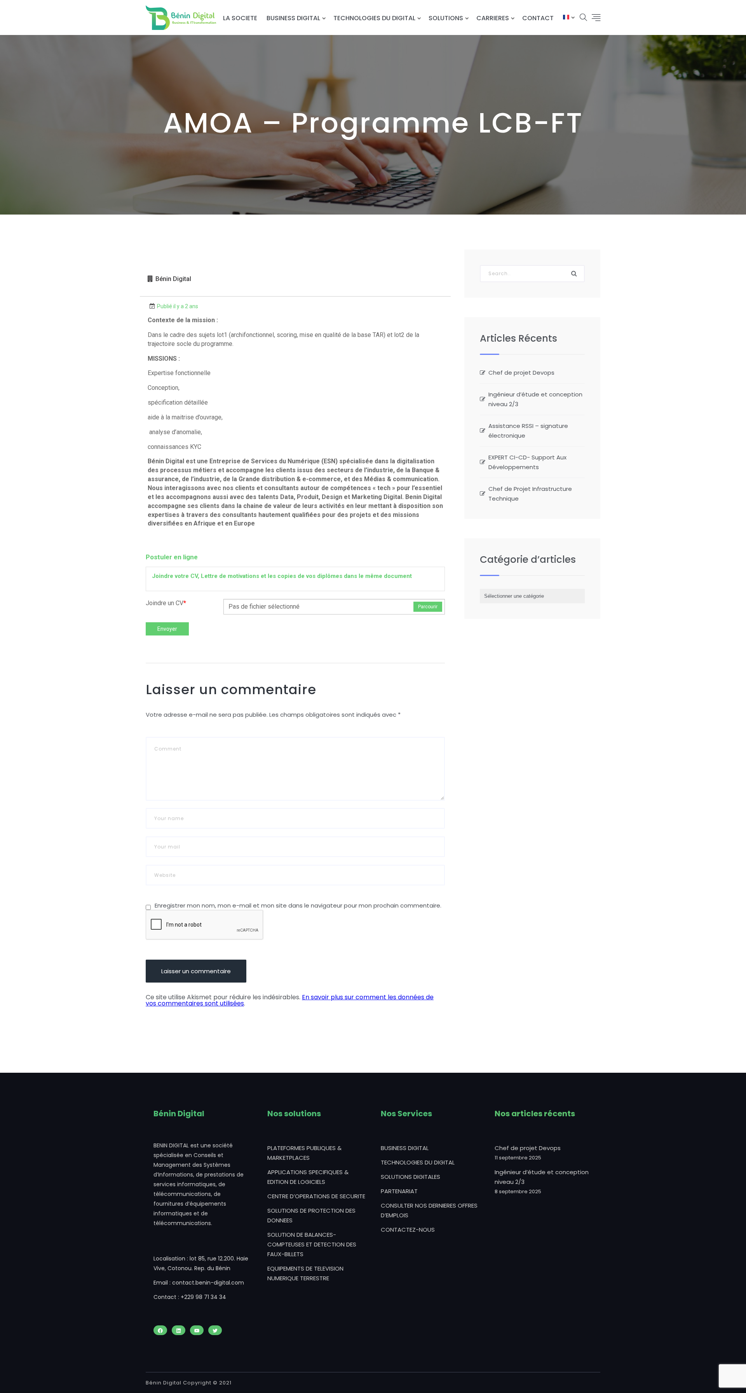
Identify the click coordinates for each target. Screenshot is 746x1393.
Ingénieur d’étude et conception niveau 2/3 (535, 399)
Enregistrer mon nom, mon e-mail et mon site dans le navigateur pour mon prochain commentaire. (298, 905)
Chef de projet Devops (521, 372)
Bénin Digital (173, 279)
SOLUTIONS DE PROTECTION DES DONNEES (311, 1215)
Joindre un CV (166, 603)
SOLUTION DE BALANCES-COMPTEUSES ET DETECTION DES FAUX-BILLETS (311, 1244)
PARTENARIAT (399, 1191)
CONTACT (538, 18)
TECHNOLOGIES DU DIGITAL (374, 18)
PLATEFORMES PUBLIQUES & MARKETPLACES (304, 1153)
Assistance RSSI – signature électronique (528, 431)
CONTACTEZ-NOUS (408, 1229)
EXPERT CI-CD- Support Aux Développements (527, 462)
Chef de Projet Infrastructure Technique (530, 494)
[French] (566, 18)
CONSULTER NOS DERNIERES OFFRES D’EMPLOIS (429, 1210)
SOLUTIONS (446, 18)
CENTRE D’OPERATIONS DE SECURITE (316, 1196)
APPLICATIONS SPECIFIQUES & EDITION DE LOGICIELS (308, 1177)
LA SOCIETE (240, 18)
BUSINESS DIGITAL (293, 18)
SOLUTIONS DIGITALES (410, 1177)
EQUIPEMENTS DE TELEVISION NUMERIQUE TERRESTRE (305, 1273)
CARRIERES (492, 18)
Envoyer (167, 629)
